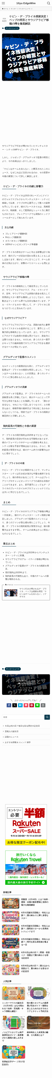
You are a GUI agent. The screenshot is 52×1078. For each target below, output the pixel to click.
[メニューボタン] (3, 3)
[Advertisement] (26, 110)
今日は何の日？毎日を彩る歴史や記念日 (22, 726)
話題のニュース (11, 737)
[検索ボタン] (48, 3)
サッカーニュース (12, 28)
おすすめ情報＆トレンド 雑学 (18, 742)
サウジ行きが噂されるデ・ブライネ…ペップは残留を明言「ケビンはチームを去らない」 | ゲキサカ (33, 593)
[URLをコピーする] (43, 705)
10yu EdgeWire (26, 3)
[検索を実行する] (47, 717)
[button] (9, 705)
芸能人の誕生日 (11, 731)
